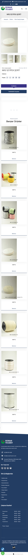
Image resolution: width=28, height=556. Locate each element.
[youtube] (17, 4)
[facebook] (10, 4)
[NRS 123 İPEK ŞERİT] (9, 52)
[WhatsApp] (2, 553)
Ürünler (11, 19)
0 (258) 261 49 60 (7, 1)
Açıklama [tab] (13, 86)
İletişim (3, 492)
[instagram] (13, 4)
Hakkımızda (4, 478)
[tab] (4, 59)
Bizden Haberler (5, 485)
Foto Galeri (4, 487)
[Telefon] (2, 549)
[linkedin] (15, 4)
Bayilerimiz (4, 494)
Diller (2, 497)
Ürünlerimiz (4, 480)
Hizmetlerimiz (4, 482)
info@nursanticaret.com (20, 1)
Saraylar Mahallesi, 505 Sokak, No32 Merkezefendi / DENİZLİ (12, 460)
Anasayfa (6, 19)
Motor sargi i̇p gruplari (19, 19)
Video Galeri (4, 490)
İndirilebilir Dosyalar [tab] (14, 91)
